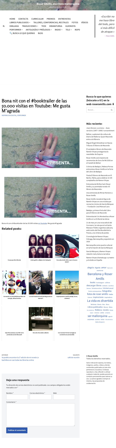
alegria (90, 267)
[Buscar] (4, 26)
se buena (107, 313)
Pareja (111, 310)
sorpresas (90, 319)
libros (107, 304)
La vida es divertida (100, 301)
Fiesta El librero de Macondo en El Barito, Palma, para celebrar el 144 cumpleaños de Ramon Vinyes (99, 178)
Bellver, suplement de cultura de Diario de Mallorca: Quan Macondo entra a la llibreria (99, 137)
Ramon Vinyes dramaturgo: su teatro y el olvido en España (100, 258)
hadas (111, 294)
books (92, 282)
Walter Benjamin (100, 322)
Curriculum (37, 18)
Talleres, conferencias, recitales (51, 22)
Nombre (10, 393)
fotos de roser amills (97, 294)
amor (103, 267)
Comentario (11, 402)
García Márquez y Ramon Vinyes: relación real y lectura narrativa (98, 252)
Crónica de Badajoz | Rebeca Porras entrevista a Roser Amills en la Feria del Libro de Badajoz (99, 169)
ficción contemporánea (94, 291)
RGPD (77, 29)
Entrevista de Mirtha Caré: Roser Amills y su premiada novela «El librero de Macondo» (98, 186)
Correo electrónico (37, 393)
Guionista (70, 26)
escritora (111, 286)
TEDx (43, 26)
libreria (99, 304)
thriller (102, 320)
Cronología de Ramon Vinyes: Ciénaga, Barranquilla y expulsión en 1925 (100, 239)
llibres (110, 307)
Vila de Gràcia (109, 319)
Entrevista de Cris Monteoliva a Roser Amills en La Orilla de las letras (100, 217)
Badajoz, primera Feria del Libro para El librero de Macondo (98, 211)
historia (90, 297)
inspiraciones (98, 297)
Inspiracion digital (9, 115)
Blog (40, 33)
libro (103, 304)
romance (96, 313)
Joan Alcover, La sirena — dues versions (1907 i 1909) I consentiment (100, 129)
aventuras (100, 271)
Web (55, 393)
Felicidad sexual (108, 288)
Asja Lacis (110, 268)
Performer (21, 115)
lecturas (93, 304)
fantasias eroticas (97, 288)
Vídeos (84, 22)
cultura (107, 283)
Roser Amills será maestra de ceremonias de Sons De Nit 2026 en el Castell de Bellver (99, 160)
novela (106, 310)
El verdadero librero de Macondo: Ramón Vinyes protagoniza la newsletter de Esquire (99, 152)
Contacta (23, 18)
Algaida (97, 267)
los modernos (90, 310)
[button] (29, 22)
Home (12, 18)
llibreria (106, 307)
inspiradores (108, 297)
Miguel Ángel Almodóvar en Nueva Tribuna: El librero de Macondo (99, 144)
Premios (51, 18)
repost (91, 313)
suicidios (97, 320)
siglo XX (110, 316)
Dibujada (14, 26)
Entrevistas (64, 18)
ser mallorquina (97, 316)
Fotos (75, 22)
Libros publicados (95, 307)
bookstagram (100, 283)
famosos (89, 288)
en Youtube (42, 223)
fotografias (107, 291)
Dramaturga (55, 26)
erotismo (105, 286)
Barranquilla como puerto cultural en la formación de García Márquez (99, 246)
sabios (102, 313)
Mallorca (98, 310)
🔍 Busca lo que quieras (22, 33)
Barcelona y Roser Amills (100, 276)
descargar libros (94, 285)
